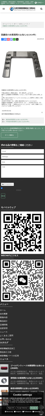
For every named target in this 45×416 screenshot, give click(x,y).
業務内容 (4, 317)
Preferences (28, 411)
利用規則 (18, 190)
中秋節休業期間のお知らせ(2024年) (17, 122)
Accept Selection (22, 408)
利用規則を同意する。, (11, 190)
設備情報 (4, 324)
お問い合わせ (5, 339)
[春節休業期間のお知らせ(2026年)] (4, 391)
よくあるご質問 (6, 335)
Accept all (34, 408)
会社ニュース (23, 24)
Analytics (18, 411)
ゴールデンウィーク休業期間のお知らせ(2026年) (27, 366)
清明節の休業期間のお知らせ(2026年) (26, 378)
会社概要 (4, 313)
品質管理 (4, 328)
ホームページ (7, 24)
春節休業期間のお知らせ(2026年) (24, 388)
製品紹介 (4, 321)
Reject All (11, 408)
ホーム (3, 310)
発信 (3, 196)
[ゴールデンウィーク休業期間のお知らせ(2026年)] (4, 368)
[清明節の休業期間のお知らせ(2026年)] (4, 381)
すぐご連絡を (9, 135)
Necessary (10, 411)
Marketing (37, 411)
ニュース (4, 332)
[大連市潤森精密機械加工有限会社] (22, 9)
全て (15, 24)
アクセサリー (8, 184)
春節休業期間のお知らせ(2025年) (17, 119)
